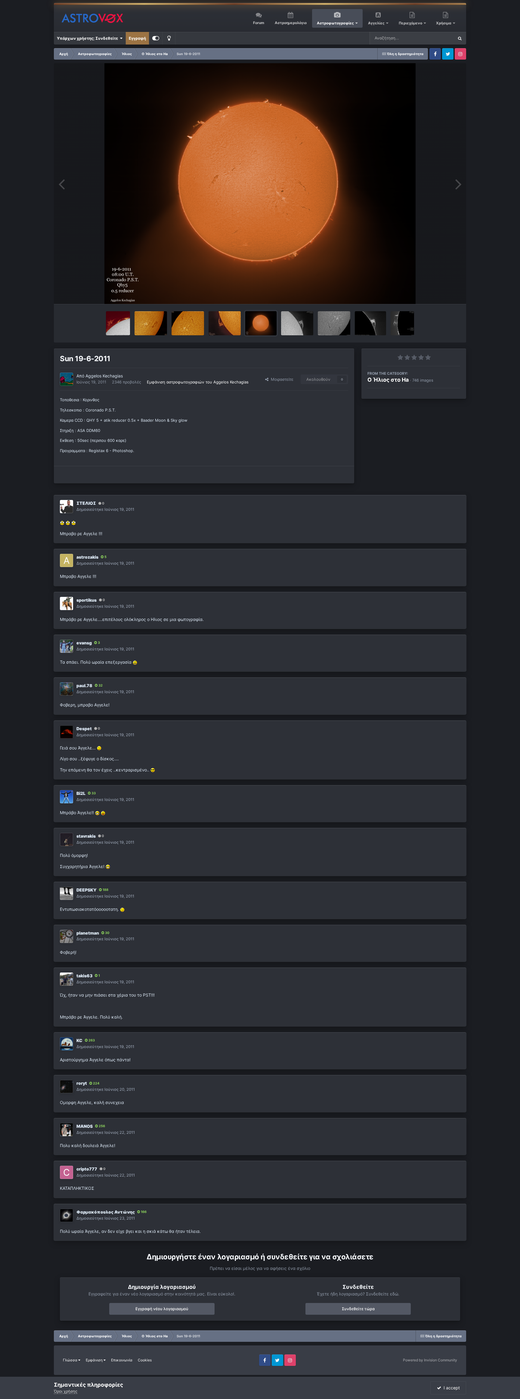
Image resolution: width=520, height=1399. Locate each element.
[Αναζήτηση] (459, 38)
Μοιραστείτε (280, 379)
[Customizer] (155, 38)
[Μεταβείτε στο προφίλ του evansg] (66, 646)
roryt (81, 1083)
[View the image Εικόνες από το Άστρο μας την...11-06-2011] (402, 323)
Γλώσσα (70, 1360)
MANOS (84, 1126)
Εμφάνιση (95, 1360)
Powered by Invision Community (430, 1360)
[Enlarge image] (62, 522)
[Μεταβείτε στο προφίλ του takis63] (66, 979)
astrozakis (87, 557)
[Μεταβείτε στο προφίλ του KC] (66, 1043)
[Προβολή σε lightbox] (260, 183)
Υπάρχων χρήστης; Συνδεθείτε (88, 38)
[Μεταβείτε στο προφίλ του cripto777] (66, 1172)
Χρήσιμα (444, 23)
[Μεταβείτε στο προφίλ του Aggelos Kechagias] (66, 379)
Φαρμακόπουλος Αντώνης (105, 1211)
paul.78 (84, 685)
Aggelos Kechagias (104, 375)
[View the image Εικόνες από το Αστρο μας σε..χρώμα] (118, 323)
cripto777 (86, 1168)
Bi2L (80, 793)
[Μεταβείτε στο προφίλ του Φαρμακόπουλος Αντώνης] (66, 1215)
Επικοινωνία (121, 1360)
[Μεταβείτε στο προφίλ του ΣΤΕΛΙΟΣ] (66, 506)
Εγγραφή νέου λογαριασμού (161, 1308)
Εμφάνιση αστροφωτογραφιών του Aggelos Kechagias (198, 382)
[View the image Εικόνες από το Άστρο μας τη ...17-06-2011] (334, 323)
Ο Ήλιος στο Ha (388, 380)
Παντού (438, 38)
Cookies (145, 1360)
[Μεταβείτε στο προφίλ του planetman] (66, 936)
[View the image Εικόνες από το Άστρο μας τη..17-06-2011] (297, 323)
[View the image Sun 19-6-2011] (260, 323)
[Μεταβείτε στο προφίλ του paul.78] (66, 689)
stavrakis (86, 836)
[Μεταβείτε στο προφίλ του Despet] (66, 732)
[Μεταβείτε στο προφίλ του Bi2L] (66, 796)
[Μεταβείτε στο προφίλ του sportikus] (66, 603)
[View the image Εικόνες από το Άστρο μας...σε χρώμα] (151, 323)
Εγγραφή (137, 38)
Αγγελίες (376, 23)
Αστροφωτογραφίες (335, 23)
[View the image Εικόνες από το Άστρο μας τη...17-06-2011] (370, 323)
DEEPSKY (86, 889)
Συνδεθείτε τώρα (358, 1308)
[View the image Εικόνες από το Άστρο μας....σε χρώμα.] (225, 323)
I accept (450, 1387)
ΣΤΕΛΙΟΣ (86, 503)
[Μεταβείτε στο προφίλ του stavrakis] (66, 839)
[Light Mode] (168, 38)
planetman (87, 932)
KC (79, 1040)
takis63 (84, 975)
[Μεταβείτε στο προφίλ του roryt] (66, 1086)
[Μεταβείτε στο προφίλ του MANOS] (66, 1129)
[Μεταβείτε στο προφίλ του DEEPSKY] (66, 893)
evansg (84, 642)
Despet (84, 728)
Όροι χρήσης (65, 1391)
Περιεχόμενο (411, 23)
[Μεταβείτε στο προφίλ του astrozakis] (66, 560)
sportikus (86, 600)
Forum (258, 22)
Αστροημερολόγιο (291, 22)
